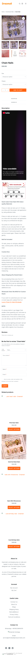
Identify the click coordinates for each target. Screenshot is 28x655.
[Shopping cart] (22, 3)
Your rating (3, 350)
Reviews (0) (14, 102)
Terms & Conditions (14, 617)
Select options (14, 429)
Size (3, 73)
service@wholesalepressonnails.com (14, 638)
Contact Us (14, 602)
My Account (14, 588)
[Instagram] (9, 648)
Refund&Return (14, 612)
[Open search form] (19, 3)
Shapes (4, 81)
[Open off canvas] (25, 3)
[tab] (14, 99)
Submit (4, 386)
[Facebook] (6, 648)
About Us (14, 604)
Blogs (14, 607)
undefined (10, 654)
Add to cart (17, 90)
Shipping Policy (14, 609)
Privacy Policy (14, 614)
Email (4, 374)
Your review (6, 355)
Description (14, 98)
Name (5, 369)
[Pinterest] (12, 648)
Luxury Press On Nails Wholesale (11, 302)
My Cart (14, 590)
